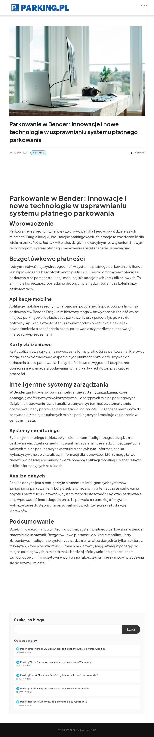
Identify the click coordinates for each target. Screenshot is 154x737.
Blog (144, 6)
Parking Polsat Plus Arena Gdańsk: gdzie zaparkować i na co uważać (59, 675)
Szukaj (20, 619)
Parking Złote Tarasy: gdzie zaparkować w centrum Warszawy (55, 662)
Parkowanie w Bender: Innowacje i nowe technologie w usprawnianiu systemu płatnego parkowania (73, 131)
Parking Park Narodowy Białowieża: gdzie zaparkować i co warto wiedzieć (62, 648)
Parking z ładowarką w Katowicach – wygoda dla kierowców (54, 688)
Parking (39, 153)
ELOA (93, 730)
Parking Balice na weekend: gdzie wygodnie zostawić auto (54, 701)
